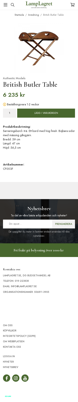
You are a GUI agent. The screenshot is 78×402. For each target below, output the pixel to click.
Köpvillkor (9, 330)
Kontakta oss (12, 347)
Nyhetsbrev (10, 367)
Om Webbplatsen (13, 341)
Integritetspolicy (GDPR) (19, 336)
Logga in (9, 356)
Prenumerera (63, 224)
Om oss (8, 325)
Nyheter (8, 362)
